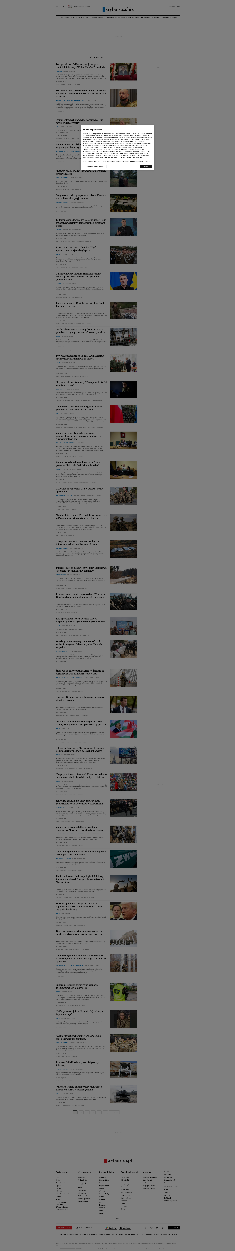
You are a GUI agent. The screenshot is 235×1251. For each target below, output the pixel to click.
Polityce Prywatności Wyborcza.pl (111, 157)
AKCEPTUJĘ (146, 166)
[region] (117, 147)
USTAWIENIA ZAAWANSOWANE (95, 166)
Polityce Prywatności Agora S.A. (132, 157)
